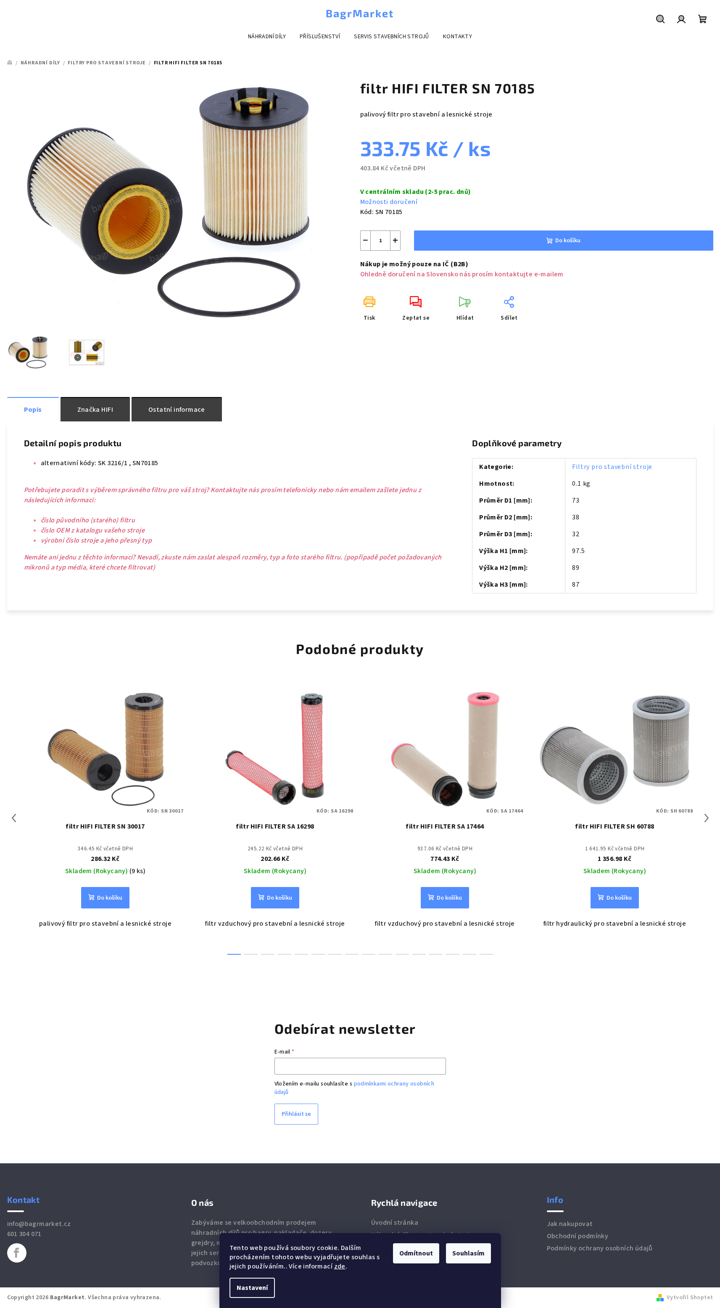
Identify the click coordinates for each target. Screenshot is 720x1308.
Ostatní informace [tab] (176, 409)
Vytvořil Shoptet (690, 1297)
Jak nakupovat (570, 1224)
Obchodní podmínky (578, 1236)
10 (402, 954)
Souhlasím (468, 1253)
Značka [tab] (95, 409)
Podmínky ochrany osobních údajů (600, 1248)
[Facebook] (16, 1253)
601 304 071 (24, 1234)
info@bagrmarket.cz (39, 1224)
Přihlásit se (296, 1114)
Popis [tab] (33, 409)
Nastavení (252, 1287)
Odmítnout (416, 1253)
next (706, 818)
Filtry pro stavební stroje (612, 466)
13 (452, 954)
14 (469, 954)
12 (436, 954)
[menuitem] (267, 36)
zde (339, 1266)
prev (14, 818)
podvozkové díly (216, 1263)
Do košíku (567, 240)
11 (419, 954)
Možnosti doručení (389, 202)
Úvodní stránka (395, 1222)
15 (486, 954)
